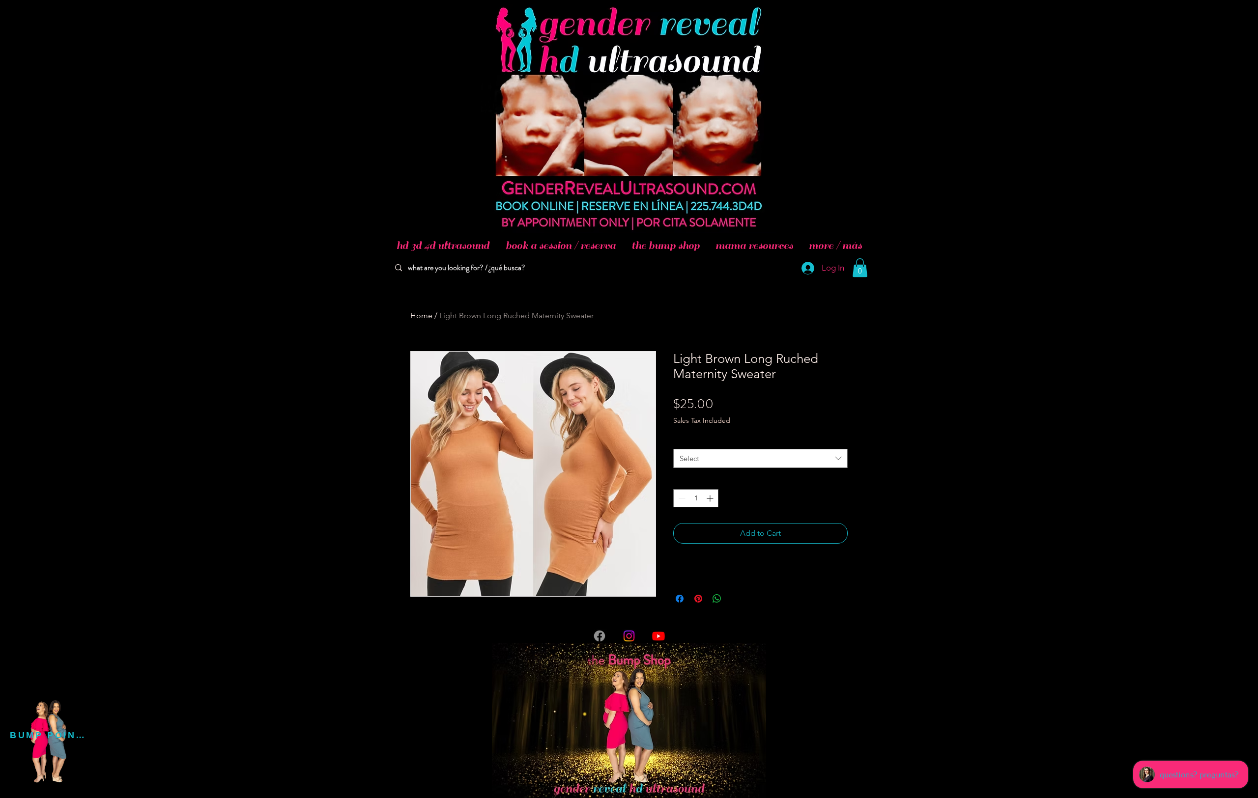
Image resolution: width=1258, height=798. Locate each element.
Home (421, 315)
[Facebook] (599, 636)
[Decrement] (681, 498)
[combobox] (760, 458)
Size (681, 439)
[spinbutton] (696, 498)
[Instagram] (629, 636)
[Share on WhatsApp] (717, 599)
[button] (860, 267)
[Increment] (711, 498)
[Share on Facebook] (680, 599)
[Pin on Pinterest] (698, 599)
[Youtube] (658, 636)
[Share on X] (736, 599)
